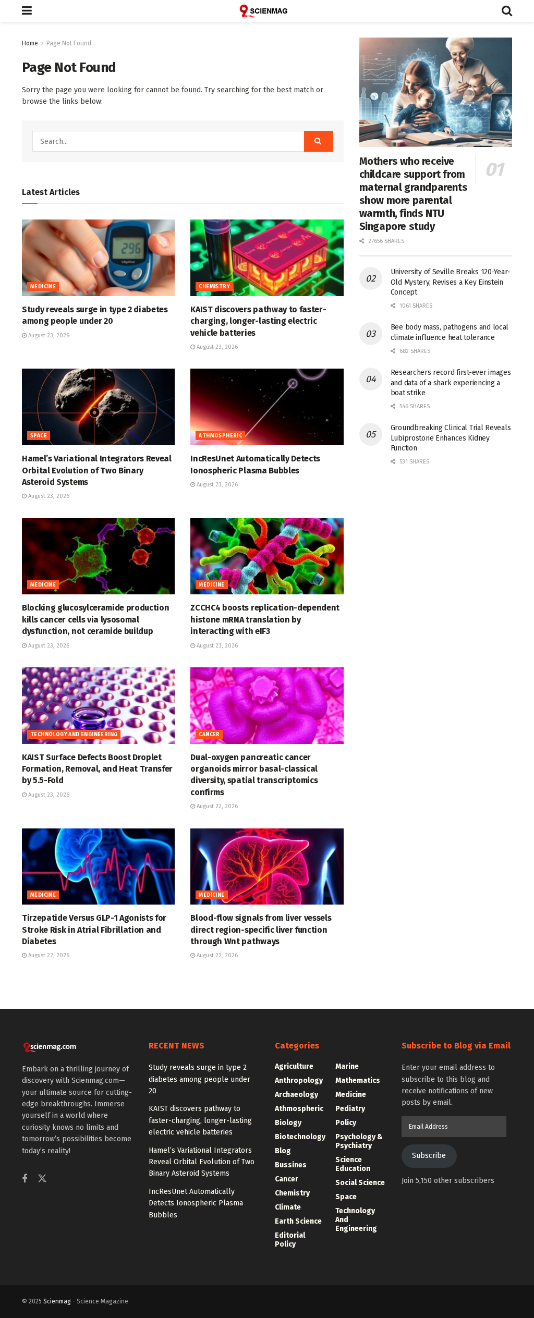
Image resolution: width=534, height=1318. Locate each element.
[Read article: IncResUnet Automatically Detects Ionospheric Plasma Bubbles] (266, 407)
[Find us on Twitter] (42, 1179)
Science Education (352, 1164)
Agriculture (294, 1066)
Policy (345, 1122)
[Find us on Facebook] (24, 1179)
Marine (347, 1066)
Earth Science (298, 1221)
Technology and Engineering (73, 734)
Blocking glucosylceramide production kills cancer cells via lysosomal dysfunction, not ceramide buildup (95, 619)
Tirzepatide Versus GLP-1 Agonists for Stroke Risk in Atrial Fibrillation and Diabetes (94, 929)
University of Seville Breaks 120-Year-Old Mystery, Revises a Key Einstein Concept (451, 282)
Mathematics (357, 1080)
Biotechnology (300, 1136)
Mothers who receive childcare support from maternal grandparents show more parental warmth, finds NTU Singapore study (413, 194)
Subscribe (429, 1155)
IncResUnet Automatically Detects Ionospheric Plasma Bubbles (196, 1203)
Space (38, 436)
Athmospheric (220, 436)
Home (30, 43)
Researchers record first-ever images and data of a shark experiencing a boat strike (451, 382)
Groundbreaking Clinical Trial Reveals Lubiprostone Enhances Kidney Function (451, 438)
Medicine (43, 287)
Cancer (209, 734)
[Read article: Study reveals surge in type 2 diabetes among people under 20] (98, 257)
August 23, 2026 (48, 335)
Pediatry (350, 1108)
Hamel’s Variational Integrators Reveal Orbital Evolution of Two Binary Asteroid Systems (97, 470)
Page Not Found (68, 43)
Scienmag (57, 1301)
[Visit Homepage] (267, 11)
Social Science (360, 1182)
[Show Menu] (27, 11)
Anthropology (299, 1080)
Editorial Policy (290, 1240)
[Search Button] (507, 11)
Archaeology (296, 1094)
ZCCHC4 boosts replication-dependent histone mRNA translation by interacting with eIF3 (264, 619)
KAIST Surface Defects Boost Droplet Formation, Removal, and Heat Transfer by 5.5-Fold (97, 769)
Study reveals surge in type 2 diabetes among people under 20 (199, 1079)
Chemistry (214, 287)
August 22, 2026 (216, 806)
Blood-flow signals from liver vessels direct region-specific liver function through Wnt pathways (260, 929)
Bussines (291, 1165)
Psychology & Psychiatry (359, 1141)
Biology (288, 1122)
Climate (288, 1207)
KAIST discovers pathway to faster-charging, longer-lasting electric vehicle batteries (258, 321)
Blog (283, 1150)
